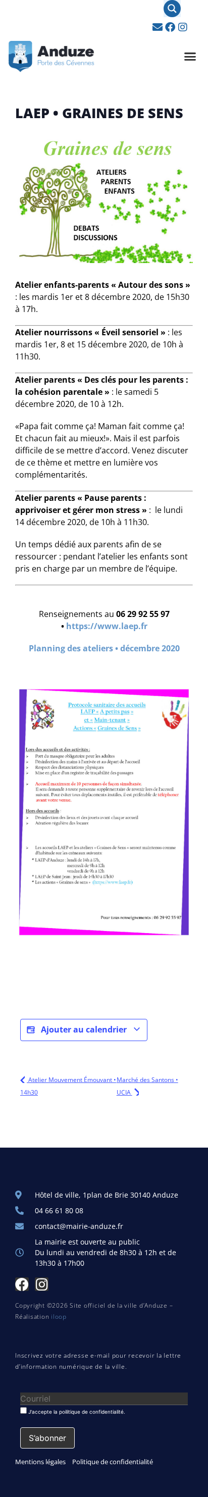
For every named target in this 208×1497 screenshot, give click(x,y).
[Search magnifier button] (172, 8)
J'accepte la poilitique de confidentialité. (76, 1411)
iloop (59, 1316)
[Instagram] (183, 27)
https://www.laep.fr (106, 626)
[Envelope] (157, 27)
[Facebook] (170, 27)
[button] (190, 56)
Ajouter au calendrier (84, 1029)
